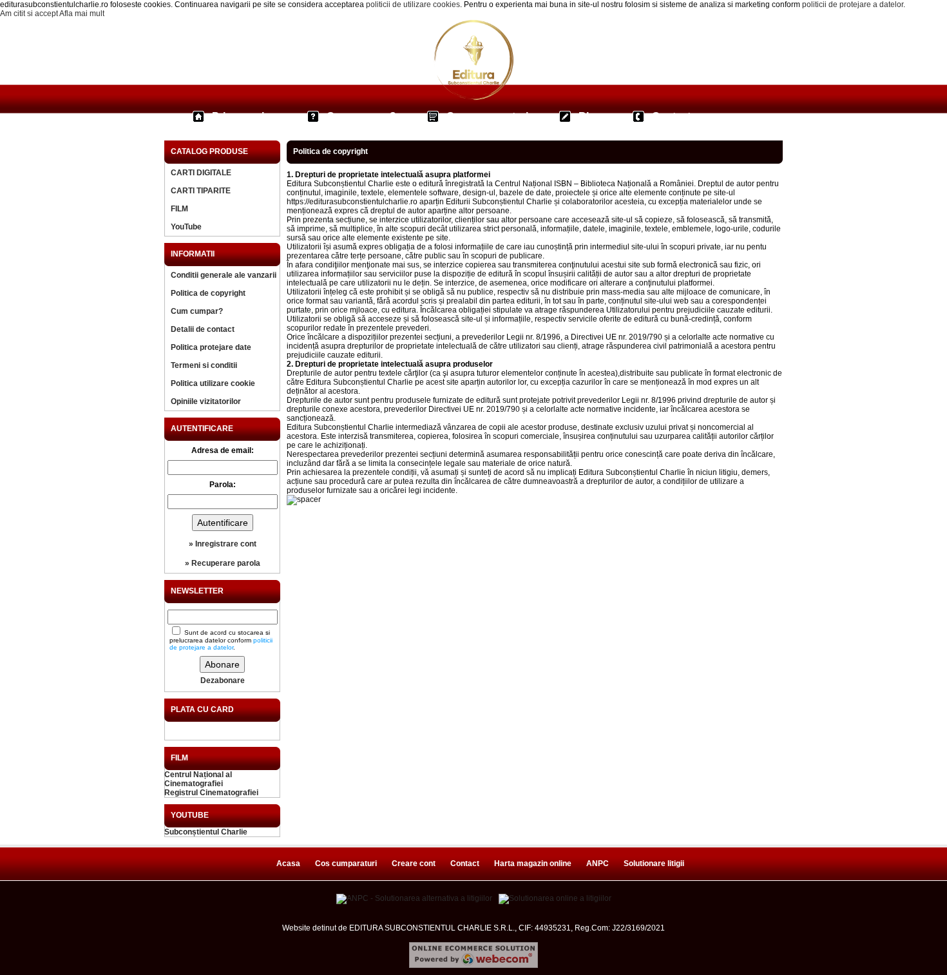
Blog (590, 116)
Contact (671, 116)
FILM (179, 208)
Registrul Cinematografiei (211, 792)
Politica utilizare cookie (213, 383)
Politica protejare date (211, 347)
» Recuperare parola (222, 563)
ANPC (597, 863)
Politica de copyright (208, 293)
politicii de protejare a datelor (852, 4)
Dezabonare (222, 680)
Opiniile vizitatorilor (206, 401)
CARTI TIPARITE (201, 190)
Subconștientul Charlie (205, 831)
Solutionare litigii (654, 863)
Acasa (288, 863)
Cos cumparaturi (487, 116)
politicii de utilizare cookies (413, 4)
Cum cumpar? (361, 116)
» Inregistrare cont (222, 543)
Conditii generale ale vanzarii (223, 275)
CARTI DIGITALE (201, 172)
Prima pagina (244, 116)
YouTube (186, 226)
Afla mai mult (81, 13)
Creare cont (413, 863)
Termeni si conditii (204, 365)
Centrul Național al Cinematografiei (198, 779)
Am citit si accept (29, 13)
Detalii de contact (202, 329)
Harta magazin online (532, 863)
